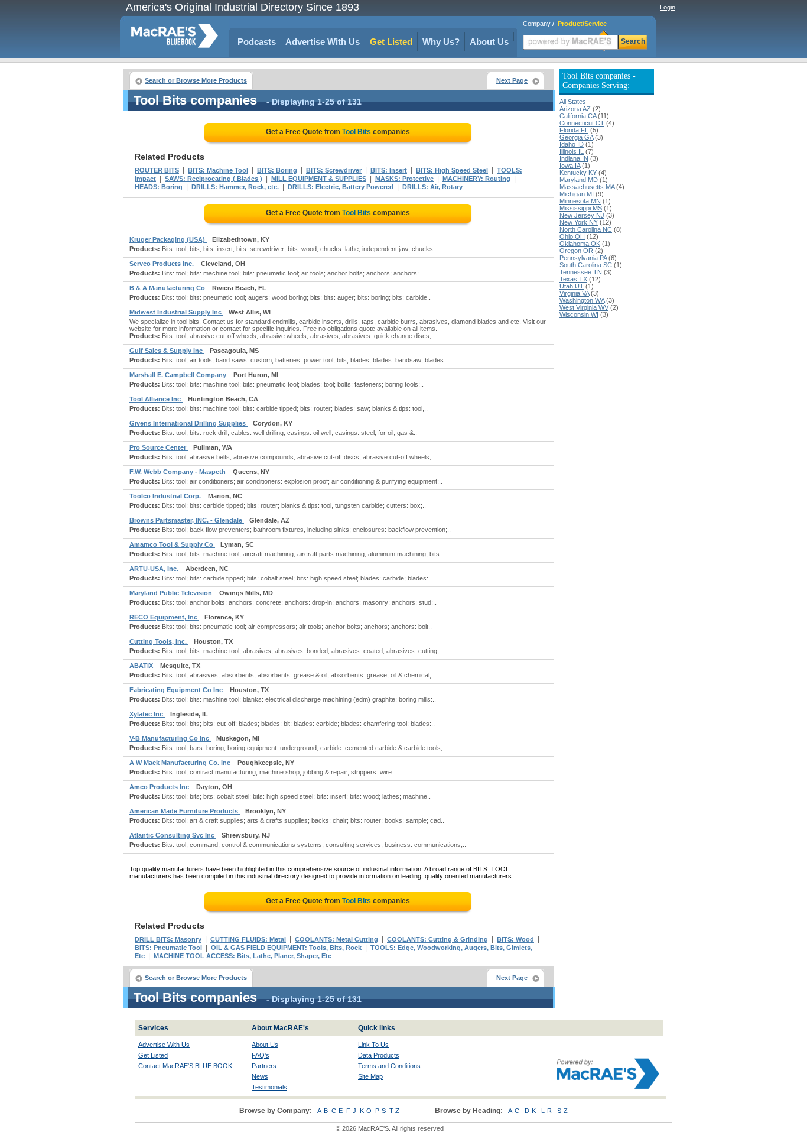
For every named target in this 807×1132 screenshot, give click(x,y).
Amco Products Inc (160, 786)
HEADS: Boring (159, 186)
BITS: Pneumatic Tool (168, 947)
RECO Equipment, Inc (164, 617)
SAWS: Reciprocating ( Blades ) (213, 178)
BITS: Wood (515, 939)
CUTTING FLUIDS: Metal (248, 939)
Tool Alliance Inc (156, 399)
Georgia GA (576, 137)
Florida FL (573, 130)
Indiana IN (573, 158)
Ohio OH (572, 236)
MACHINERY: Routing (476, 178)
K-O (366, 1110)
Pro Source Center (158, 447)
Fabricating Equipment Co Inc (176, 689)
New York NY (578, 222)
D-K (530, 1110)
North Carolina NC (585, 229)
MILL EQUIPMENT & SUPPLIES (318, 178)
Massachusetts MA (586, 186)
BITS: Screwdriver (334, 170)
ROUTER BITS (157, 170)
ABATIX (142, 665)
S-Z (562, 1110)
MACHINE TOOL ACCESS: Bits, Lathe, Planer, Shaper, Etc (242, 955)
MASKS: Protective (404, 178)
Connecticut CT (581, 123)
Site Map (370, 1076)
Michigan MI (576, 193)
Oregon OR (576, 250)
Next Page (512, 80)
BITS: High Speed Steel (452, 170)
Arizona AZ (575, 108)
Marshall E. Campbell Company (178, 374)
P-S (380, 1110)
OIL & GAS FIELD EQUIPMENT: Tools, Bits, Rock (286, 947)
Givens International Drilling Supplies (188, 423)
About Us (489, 42)
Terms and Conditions (389, 1065)
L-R (546, 1110)
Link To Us (373, 1044)
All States (572, 101)
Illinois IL (571, 151)
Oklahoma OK (579, 243)
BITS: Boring (277, 170)
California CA (577, 115)
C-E (337, 1110)
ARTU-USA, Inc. (154, 568)
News (260, 1076)
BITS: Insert (388, 170)
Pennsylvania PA (583, 257)
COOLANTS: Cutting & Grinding (437, 939)
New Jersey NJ (581, 215)
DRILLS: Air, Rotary (432, 186)
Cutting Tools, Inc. (158, 641)
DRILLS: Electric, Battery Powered (340, 186)
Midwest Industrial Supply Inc (176, 312)
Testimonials (269, 1087)
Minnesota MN (580, 201)
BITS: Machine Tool (218, 170)
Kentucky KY (578, 172)
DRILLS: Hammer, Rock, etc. (235, 186)
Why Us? (441, 42)
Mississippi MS (580, 208)
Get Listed (391, 42)
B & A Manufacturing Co (168, 287)
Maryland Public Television (171, 592)
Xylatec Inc (147, 714)
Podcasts (256, 42)
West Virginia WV (583, 307)
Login (667, 7)
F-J (351, 1110)
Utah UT (571, 286)
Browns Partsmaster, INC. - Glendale (186, 520)
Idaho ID (571, 144)
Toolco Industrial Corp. (166, 495)
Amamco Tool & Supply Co (172, 544)
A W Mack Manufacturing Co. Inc (180, 762)
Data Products (378, 1055)
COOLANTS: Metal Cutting (336, 939)
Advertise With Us (322, 42)
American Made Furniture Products (184, 811)
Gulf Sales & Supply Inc (166, 350)
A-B (322, 1110)
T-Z (394, 1110)
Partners (264, 1065)
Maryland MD (578, 179)
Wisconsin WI (578, 314)
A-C (513, 1110)
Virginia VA (574, 293)
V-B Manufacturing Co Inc (170, 738)
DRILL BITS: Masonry (168, 939)
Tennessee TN (580, 271)
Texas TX (573, 279)
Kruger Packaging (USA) (168, 239)
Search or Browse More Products (196, 80)
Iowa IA (569, 165)
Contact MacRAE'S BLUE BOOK (185, 1065)
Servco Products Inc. (162, 263)
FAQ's (260, 1055)
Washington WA (581, 300)
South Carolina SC (585, 264)
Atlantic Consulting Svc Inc (172, 835)
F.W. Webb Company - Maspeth (178, 471)
